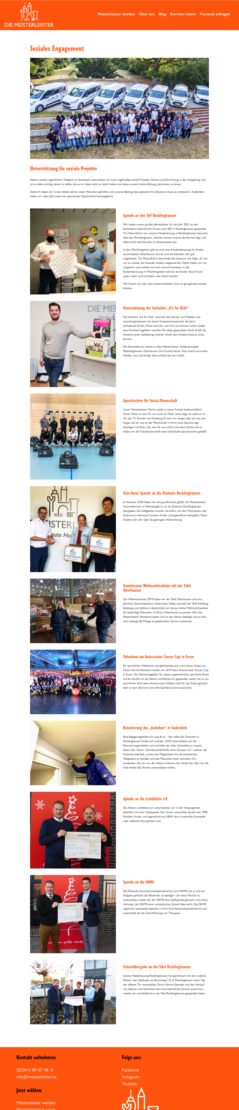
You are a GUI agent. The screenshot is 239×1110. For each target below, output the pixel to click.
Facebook (130, 1070)
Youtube (129, 1083)
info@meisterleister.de (36, 1077)
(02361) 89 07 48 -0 (34, 1070)
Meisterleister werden (36, 1102)
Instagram (130, 1077)
